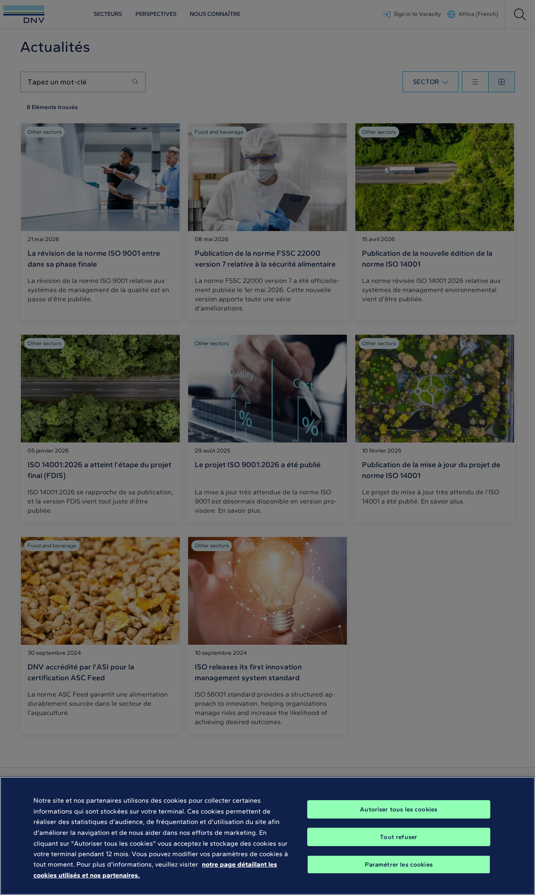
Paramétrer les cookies (399, 864)
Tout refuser (398, 837)
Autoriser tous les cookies (398, 809)
